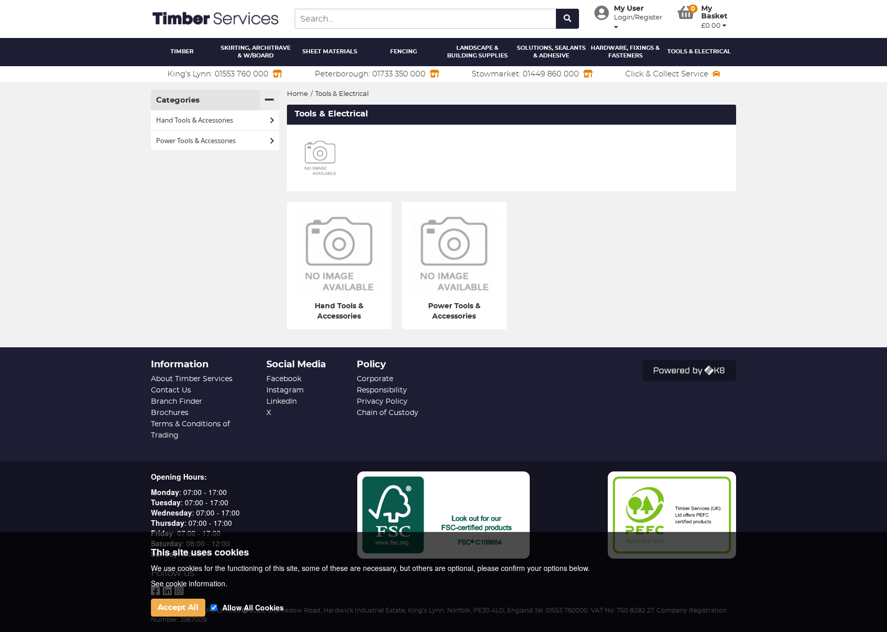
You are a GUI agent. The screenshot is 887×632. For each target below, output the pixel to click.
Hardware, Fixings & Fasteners (625, 52)
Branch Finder (176, 401)
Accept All (178, 607)
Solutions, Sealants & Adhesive (551, 52)
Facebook (283, 379)
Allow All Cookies (253, 607)
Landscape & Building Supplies (477, 52)
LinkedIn (281, 401)
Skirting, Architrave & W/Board (256, 52)
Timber (182, 51)
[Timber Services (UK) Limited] (215, 18)
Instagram (285, 390)
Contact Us (171, 390)
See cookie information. (189, 583)
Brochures (169, 413)
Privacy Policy (382, 401)
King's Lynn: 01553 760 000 (217, 74)
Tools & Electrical (699, 51)
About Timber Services (192, 379)
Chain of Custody (387, 413)
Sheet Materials (329, 51)
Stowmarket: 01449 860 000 (525, 74)
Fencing (403, 51)
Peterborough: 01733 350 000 (370, 74)
